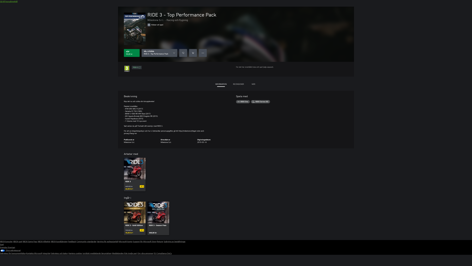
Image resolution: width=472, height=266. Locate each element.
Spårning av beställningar (174, 241)
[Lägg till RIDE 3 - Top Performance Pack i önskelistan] (183, 53)
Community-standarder (86, 241)
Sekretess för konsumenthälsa (13, 253)
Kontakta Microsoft (34, 253)
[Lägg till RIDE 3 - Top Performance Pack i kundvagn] (193, 53)
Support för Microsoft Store (144, 241)
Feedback (72, 241)
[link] (135, 174)
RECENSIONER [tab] (238, 84)
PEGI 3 (135, 67)
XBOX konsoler (6, 241)
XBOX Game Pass (30, 241)
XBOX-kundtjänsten (59, 241)
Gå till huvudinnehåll (9, 1)
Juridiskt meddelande (91, 253)
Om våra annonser (145, 253)
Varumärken (106, 253)
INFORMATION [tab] (221, 84)
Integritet (46, 253)
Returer (160, 241)
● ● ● (203, 53)
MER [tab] (253, 84)
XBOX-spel (17, 241)
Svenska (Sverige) (7, 247)
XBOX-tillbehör (44, 241)
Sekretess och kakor (59, 253)
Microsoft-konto (125, 241)
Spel (2, 244)
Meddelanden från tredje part (124, 253)
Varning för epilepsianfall (107, 241)
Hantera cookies (75, 253)
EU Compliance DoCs (163, 253)
